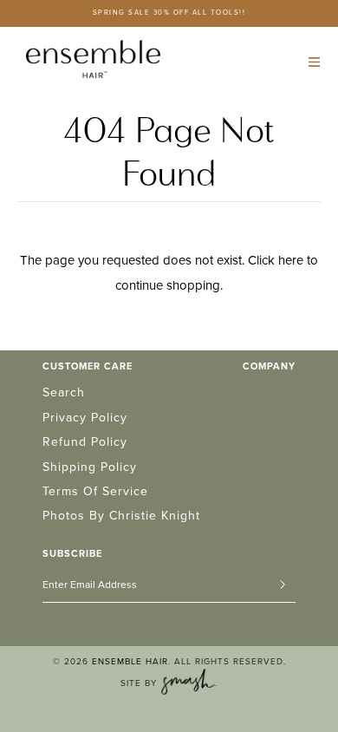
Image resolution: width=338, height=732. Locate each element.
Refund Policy (84, 442)
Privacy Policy (84, 417)
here (290, 260)
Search (63, 392)
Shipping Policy (89, 467)
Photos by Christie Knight (121, 515)
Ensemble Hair (130, 662)
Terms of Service (95, 491)
